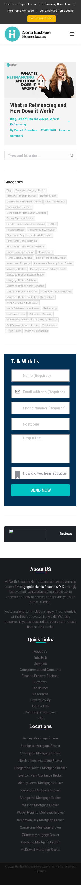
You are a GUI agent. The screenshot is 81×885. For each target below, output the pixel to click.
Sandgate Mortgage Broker (40, 746)
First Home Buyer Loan (41, 229)
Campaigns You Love (40, 712)
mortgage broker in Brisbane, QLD (40, 587)
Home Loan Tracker (41, 18)
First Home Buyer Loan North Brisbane (29, 235)
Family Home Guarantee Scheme (26, 224)
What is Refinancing (36, 330)
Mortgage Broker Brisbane (22, 280)
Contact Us (40, 706)
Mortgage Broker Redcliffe (22, 291)
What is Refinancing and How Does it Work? (38, 108)
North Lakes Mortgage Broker (40, 761)
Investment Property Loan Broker (53, 263)
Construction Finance (19, 207)
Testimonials (49, 325)
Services (40, 664)
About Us (40, 652)
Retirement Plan (16, 314)
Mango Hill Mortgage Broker (40, 798)
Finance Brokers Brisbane (40, 676)
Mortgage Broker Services (56, 291)
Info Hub (40, 658)
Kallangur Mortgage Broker (40, 790)
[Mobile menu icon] (72, 33)
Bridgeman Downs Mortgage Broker (40, 768)
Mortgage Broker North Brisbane (25, 286)
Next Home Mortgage (20, 10)
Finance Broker (15, 229)
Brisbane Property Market (21, 196)
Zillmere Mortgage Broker (40, 835)
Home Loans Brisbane (19, 257)
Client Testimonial (55, 201)
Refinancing (50, 308)
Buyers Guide (48, 196)
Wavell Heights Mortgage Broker (40, 813)
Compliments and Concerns (40, 670)
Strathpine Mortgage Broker (40, 753)
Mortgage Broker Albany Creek (48, 269)
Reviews (40, 682)
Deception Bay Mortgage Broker (40, 820)
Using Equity (14, 330)
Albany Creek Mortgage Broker (40, 783)
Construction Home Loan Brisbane (26, 212)
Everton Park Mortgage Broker (40, 775)
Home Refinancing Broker (51, 257)
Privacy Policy (40, 700)
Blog (13, 119)
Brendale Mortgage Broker (31, 190)
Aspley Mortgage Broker (40, 738)
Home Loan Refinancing (20, 252)
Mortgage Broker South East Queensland (30, 297)
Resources (41, 694)
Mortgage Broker (16, 269)
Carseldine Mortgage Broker (40, 827)
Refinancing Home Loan (56, 4)
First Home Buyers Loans (20, 4)
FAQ (41, 718)
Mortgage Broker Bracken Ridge (25, 274)
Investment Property (18, 263)
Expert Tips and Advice (33, 119)
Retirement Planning (40, 314)
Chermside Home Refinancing (24, 201)
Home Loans (45, 252)
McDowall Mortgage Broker (41, 850)
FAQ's (52, 224)
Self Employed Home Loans (57, 10)
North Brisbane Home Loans (23, 308)
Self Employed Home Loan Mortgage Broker (32, 319)
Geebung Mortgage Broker (40, 842)
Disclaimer (40, 688)
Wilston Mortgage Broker (40, 805)
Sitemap (41, 871)
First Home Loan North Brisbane (25, 246)
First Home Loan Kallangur (22, 241)
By (24, 130)
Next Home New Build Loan (22, 302)
